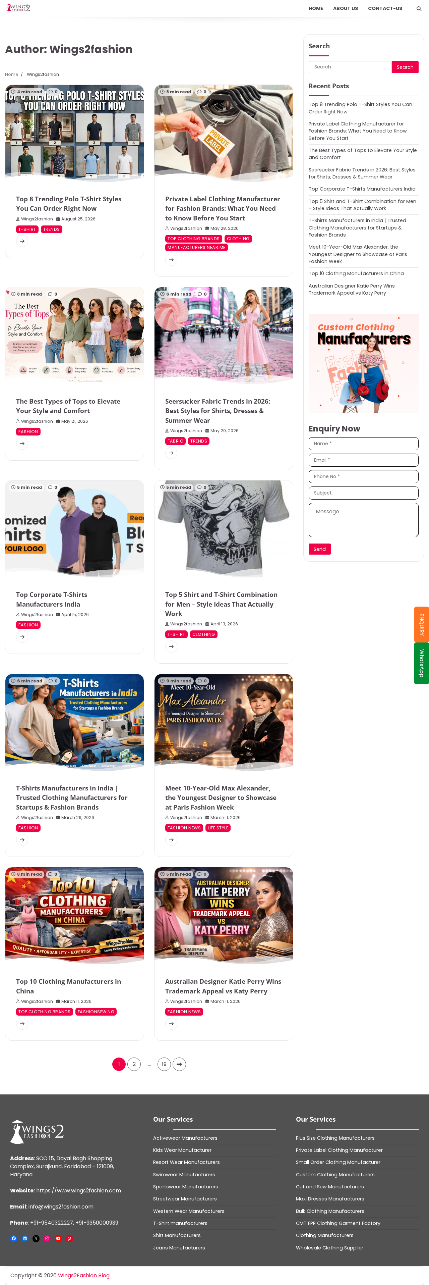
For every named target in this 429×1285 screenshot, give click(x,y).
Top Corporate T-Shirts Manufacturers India (362, 189)
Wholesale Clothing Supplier (329, 1247)
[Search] (419, 9)
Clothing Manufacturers (325, 1235)
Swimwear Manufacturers (184, 1174)
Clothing (238, 239)
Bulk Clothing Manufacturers (330, 1211)
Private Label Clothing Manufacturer (339, 1150)
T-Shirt (27, 229)
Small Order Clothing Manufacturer (338, 1162)
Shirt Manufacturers (177, 1235)
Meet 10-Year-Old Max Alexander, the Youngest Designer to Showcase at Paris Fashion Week (221, 798)
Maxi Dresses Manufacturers (330, 1198)
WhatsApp (422, 663)
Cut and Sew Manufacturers (330, 1186)
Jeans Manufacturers (179, 1247)
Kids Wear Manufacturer (182, 1150)
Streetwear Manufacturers (185, 1198)
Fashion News (184, 828)
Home (316, 8)
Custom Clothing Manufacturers (335, 1174)
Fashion (28, 431)
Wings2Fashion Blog (84, 1275)
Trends (51, 229)
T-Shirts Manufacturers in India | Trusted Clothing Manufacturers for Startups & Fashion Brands (72, 798)
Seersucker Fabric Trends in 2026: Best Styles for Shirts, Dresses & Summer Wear (217, 411)
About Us (345, 8)
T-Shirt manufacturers (180, 1223)
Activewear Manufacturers (185, 1138)
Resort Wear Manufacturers (186, 1162)
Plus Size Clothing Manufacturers (335, 1138)
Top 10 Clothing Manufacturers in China (356, 273)
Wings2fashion (37, 219)
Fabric (175, 441)
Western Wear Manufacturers (189, 1211)
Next (179, 1064)
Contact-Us (385, 8)
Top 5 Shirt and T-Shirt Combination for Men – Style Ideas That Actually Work (221, 604)
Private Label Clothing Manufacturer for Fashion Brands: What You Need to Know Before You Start (222, 208)
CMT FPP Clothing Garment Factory (338, 1223)
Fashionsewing (96, 1012)
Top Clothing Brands (194, 239)
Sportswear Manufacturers (185, 1186)
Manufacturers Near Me (197, 247)
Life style (218, 828)
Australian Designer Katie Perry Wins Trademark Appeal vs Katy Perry (352, 289)
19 (164, 1064)
